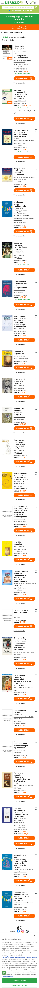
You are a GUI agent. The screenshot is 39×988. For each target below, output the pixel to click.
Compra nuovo (22, 119)
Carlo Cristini (28, 60)
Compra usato (22, 78)
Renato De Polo (29, 717)
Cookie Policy (8, 976)
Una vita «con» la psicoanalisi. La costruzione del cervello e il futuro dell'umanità (21, 477)
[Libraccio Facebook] (18, 932)
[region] (19, 960)
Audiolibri (28, 11)
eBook (19, 11)
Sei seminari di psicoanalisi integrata (19, 381)
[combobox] (18, 7)
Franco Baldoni (18, 220)
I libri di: (5, 37)
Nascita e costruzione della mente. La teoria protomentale (21, 93)
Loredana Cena (18, 218)
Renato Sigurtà (18, 718)
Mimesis (19, 258)
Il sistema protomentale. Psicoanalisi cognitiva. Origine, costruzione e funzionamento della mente (21, 814)
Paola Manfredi (29, 687)
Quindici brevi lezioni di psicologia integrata (19, 412)
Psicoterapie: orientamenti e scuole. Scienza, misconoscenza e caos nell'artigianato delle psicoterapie (21, 52)
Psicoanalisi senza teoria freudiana (21, 611)
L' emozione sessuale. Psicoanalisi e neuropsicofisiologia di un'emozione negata (22, 778)
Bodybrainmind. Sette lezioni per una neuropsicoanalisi (21, 285)
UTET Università (21, 101)
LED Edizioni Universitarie (21, 826)
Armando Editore (23, 359)
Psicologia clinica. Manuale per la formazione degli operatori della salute (21, 134)
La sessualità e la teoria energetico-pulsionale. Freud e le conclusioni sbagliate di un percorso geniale (21, 512)
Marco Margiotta (29, 140)
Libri (12, 11)
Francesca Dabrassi (19, 62)
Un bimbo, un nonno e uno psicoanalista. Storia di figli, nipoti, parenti (19, 444)
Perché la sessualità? (18, 543)
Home (3, 32)
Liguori (19, 788)
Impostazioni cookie (19, 985)
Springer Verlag (22, 222)
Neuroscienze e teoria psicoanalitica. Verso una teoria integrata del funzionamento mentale (20, 861)
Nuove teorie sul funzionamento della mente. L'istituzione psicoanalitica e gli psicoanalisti (20, 321)
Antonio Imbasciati (19, 60)
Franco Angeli (21, 331)
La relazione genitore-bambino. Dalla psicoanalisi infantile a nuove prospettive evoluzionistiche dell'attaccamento (21, 209)
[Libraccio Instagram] (22, 932)
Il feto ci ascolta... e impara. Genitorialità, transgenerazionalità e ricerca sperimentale (22, 680)
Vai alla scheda (19, 83)
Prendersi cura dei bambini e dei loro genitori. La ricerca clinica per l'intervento (21, 896)
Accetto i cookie (19, 981)
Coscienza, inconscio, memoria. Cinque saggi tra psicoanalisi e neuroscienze (20, 248)
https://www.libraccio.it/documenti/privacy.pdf (21, 957)
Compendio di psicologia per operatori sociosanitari (19, 172)
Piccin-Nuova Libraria (22, 144)
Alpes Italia (20, 388)
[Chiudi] (34, 935)
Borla (18, 617)
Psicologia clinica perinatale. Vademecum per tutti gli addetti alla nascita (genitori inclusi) (21, 576)
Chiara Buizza (29, 785)
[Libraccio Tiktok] (27, 932)
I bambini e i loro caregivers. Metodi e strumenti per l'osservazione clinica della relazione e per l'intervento (21, 644)
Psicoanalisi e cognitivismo (19, 353)
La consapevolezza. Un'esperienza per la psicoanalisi (21, 745)
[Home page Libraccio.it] (14, 4)
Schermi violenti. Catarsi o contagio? (20, 712)
